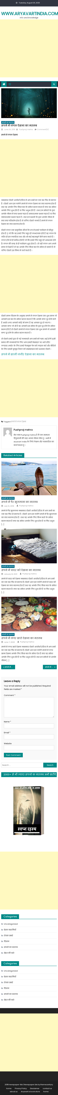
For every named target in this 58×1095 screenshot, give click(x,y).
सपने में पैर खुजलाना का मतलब (19, 501)
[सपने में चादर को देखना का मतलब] (29, 546)
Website (8, 743)
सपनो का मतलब (8, 122)
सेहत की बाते (9, 953)
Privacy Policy (21, 1088)
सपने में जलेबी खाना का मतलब (51, 667)
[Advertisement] (29, 48)
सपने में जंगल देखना (18, 421)
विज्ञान (6, 941)
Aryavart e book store (30, 1091)
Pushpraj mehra (26, 129)
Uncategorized (11, 924)
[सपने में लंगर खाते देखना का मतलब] (29, 614)
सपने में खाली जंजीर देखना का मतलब (22, 354)
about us (14, 1091)
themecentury (46, 1084)
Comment (9, 695)
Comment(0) (43, 129)
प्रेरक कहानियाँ (10, 929)
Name (7, 721)
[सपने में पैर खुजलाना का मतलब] (29, 478)
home (8, 1088)
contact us (47, 1088)
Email (7, 732)
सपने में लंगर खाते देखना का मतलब (21, 638)
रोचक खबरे (8, 935)
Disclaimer (34, 1088)
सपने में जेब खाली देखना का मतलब (10, 667)
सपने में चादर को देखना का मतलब (21, 570)
